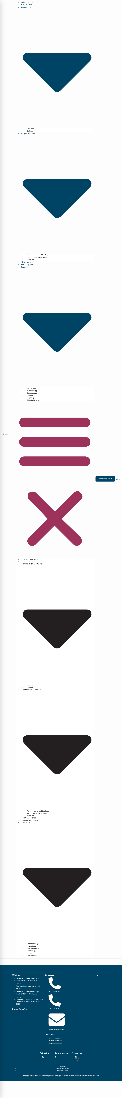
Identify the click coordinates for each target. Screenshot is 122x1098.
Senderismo (31, 388)
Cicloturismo (32, 400)
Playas (29, 398)
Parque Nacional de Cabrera (38, 257)
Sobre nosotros (30, 559)
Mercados (31, 391)
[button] (55, 479)
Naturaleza (31, 816)
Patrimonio (31, 129)
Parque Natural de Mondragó (38, 255)
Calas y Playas (30, 562)
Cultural (30, 395)
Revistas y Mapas (28, 265)
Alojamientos (29, 818)
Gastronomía (32, 393)
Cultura (30, 687)
